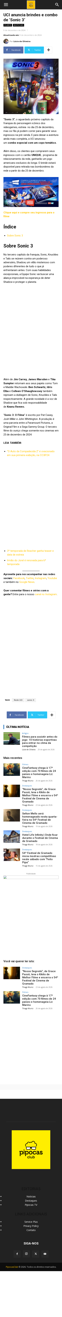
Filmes (7, 25)
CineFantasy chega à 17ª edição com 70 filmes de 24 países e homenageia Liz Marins (39, 772)
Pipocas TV (31, 1204)
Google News (26, 582)
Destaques (27, 786)
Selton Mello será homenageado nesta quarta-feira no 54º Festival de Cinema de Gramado (39, 818)
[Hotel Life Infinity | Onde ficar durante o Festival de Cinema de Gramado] (11, 836)
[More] (48, 50)
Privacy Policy (31, 1226)
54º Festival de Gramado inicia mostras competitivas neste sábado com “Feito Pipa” (39, 857)
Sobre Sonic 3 (15, 235)
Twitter (30, 578)
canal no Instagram (46, 594)
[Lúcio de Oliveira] (6, 41)
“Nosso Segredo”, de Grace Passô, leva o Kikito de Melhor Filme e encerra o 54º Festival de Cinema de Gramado (40, 795)
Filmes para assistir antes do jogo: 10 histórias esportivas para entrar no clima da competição (39, 741)
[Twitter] (35, 1254)
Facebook (19, 578)
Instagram (40, 578)
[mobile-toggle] (5, 4)
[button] (57, 4)
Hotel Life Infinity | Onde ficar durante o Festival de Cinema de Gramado (40, 838)
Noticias (18, 25)
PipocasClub (12, 1266)
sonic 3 (30, 700)
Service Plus (31, 1221)
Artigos (25, 733)
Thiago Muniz (27, 780)
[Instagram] (26, 1253)
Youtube (52, 578)
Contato (31, 1230)
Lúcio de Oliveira (21, 41)
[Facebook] (17, 1254)
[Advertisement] (31, 1045)
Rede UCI (18, 700)
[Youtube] (45, 1254)
